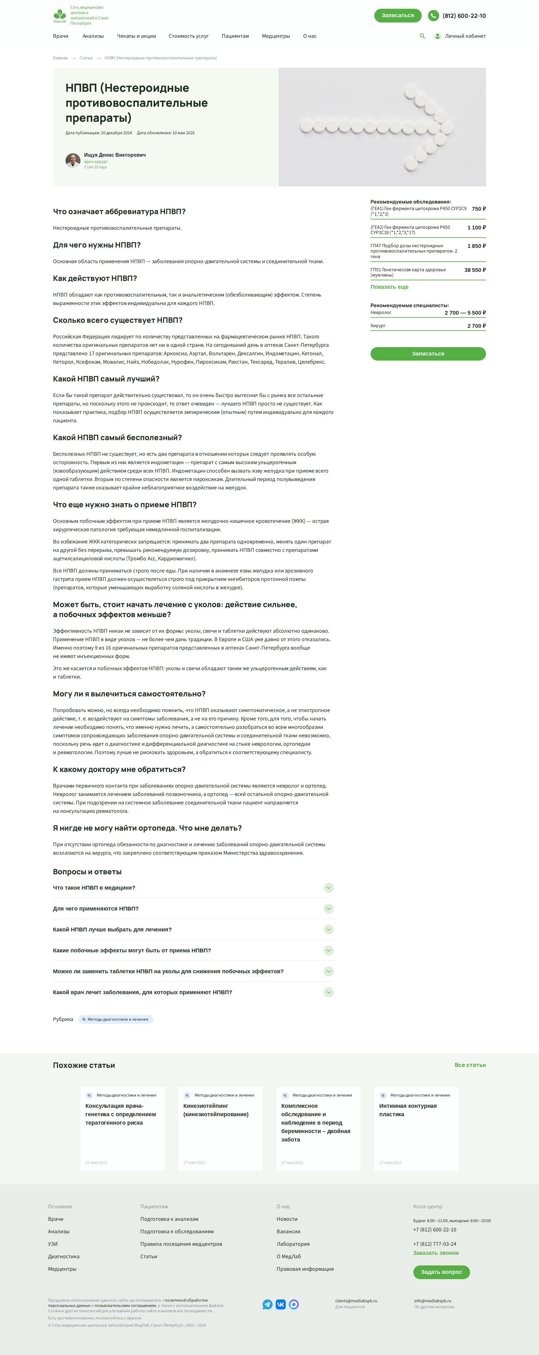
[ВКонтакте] (281, 1313)
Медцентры (276, 36)
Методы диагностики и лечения (118, 1019)
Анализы (93, 36)
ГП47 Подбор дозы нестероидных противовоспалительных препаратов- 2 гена (414, 251)
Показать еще (390, 287)
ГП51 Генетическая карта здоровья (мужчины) (408, 272)
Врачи (60, 36)
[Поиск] (422, 36)
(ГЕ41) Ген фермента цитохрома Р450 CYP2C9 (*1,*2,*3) (419, 211)
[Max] (294, 1313)
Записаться (398, 15)
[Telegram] (268, 1313)
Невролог (381, 313)
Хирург (378, 326)
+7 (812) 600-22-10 (434, 1230)
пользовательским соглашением (125, 1306)
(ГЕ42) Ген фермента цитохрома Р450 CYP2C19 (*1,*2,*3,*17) (410, 230)
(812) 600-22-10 (464, 15)
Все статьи (470, 1064)
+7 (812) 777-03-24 (434, 1244)
